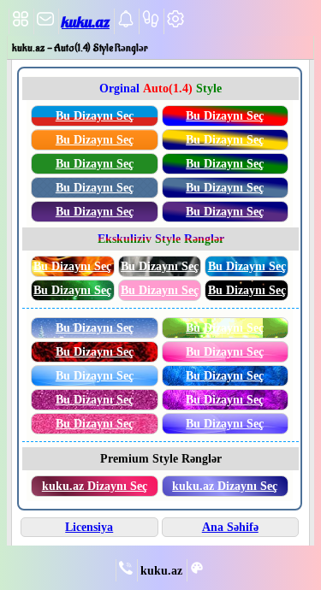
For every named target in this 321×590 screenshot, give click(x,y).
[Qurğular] (175, 24)
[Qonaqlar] (150, 24)
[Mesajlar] (45, 24)
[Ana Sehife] (20, 24)
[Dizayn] (197, 571)
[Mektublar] (125, 24)
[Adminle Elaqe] (126, 571)
